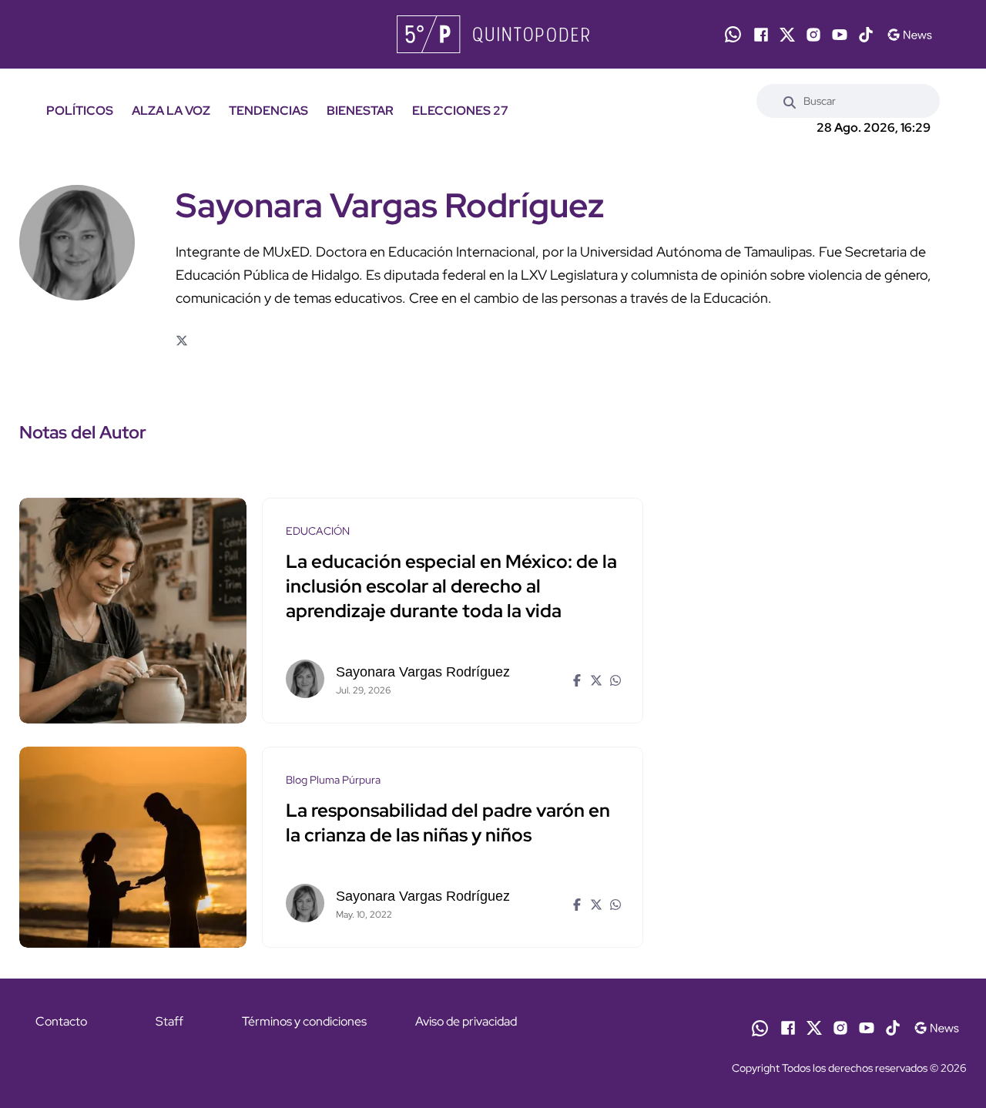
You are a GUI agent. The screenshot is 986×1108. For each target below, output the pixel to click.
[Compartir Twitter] (594, 679)
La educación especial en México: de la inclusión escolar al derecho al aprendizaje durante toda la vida (451, 586)
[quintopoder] (493, 34)
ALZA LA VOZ (171, 110)
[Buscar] (790, 101)
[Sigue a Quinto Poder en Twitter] (787, 34)
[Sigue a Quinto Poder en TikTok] (866, 34)
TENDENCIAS (268, 110)
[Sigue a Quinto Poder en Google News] (909, 34)
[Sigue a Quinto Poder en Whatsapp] (733, 34)
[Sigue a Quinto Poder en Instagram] (813, 34)
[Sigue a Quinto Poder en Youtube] (839, 34)
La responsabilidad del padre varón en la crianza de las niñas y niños (448, 822)
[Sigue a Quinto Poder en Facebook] (761, 34)
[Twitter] (181, 341)
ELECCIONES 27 (460, 110)
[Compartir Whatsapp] (613, 679)
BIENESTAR (360, 110)
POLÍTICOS (79, 110)
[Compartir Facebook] (575, 679)
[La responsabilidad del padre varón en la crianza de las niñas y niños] (132, 847)
